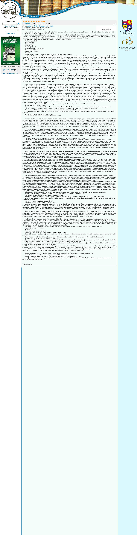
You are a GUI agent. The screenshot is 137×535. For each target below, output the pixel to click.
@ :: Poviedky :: (26, 23)
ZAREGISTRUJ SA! (11, 26)
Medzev (29, 26)
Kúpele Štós (36, 26)
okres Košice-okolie (47, 26)
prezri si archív (8, 70)
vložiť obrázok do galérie (10, 73)
